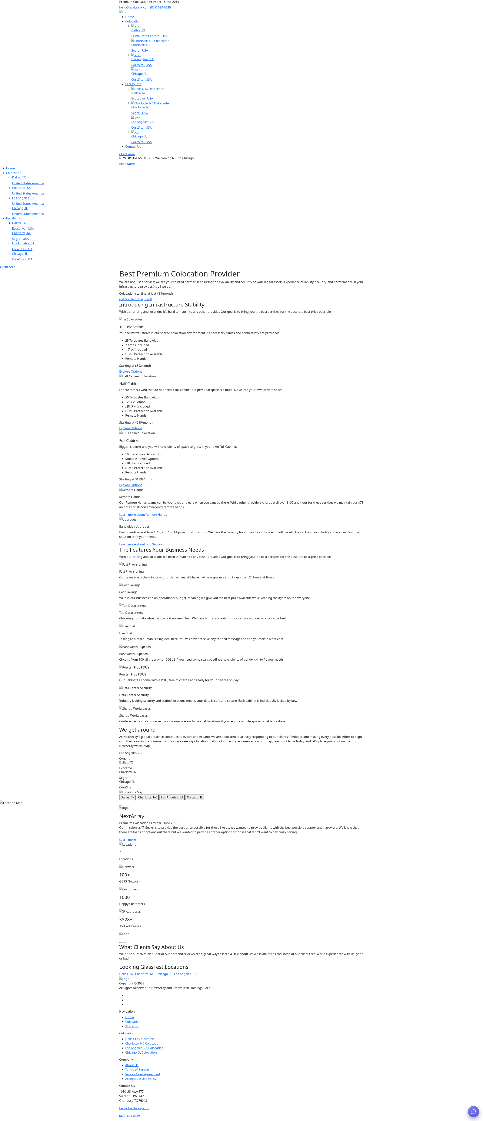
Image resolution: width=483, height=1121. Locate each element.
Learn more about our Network (141, 544)
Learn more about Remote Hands (143, 515)
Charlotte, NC (147, 797)
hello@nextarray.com (134, 7)
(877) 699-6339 (160, 7)
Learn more (127, 840)
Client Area (127, 154)
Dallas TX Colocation (139, 1039)
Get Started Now (131, 299)
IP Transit (132, 1026)
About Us (131, 1065)
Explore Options (130, 371)
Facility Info (133, 84)
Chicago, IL (194, 797)
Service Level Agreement (142, 1074)
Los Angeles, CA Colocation (144, 1048)
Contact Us (133, 146)
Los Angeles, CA (172, 797)
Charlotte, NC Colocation (142, 1043)
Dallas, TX (127, 797)
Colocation (133, 21)
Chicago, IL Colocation (141, 1052)
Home (129, 17)
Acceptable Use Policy (140, 1079)
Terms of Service (137, 1070)
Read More (127, 164)
